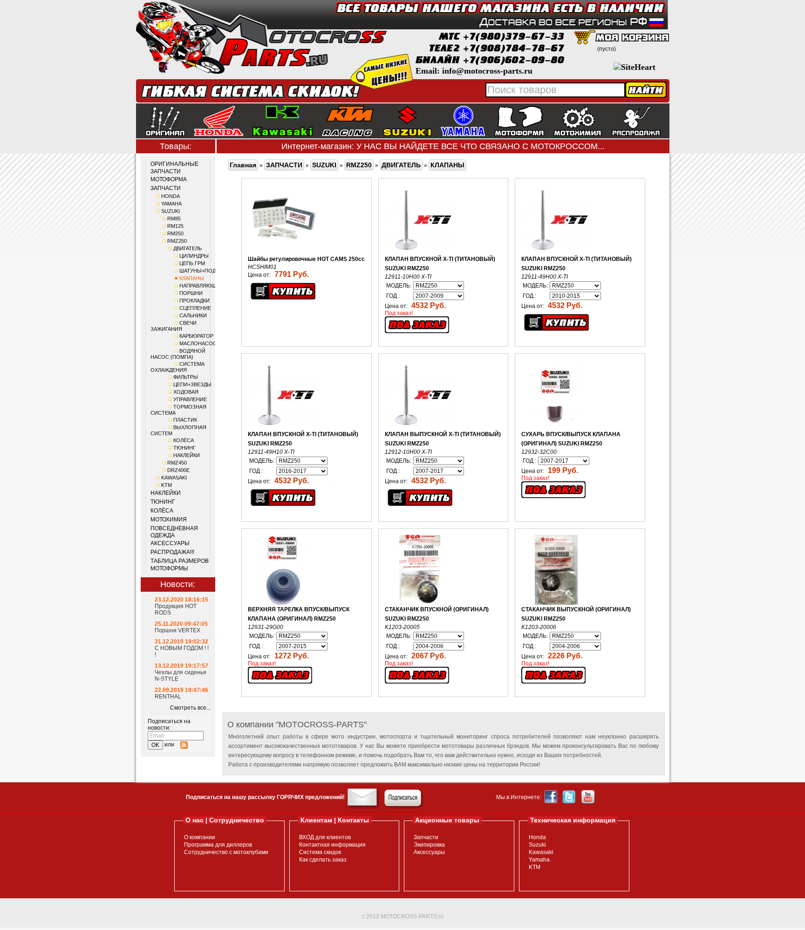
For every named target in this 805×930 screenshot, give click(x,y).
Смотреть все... (190, 707)
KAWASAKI (174, 477)
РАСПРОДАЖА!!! (172, 552)
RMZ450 (177, 462)
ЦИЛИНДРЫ (194, 256)
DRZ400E (178, 470)
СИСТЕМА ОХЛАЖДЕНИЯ (177, 367)
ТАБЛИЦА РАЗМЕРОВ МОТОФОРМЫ (179, 565)
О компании (199, 837)
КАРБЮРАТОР (196, 336)
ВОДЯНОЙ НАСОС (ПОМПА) (177, 354)
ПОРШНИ (191, 293)
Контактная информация (332, 844)
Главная (243, 165)
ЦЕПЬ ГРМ (192, 263)
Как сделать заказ (323, 859)
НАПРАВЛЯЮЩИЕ (201, 285)
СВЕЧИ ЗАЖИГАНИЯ (173, 326)
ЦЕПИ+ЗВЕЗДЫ (192, 384)
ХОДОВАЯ (185, 392)
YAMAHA (171, 203)
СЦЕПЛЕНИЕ (195, 308)
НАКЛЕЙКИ (186, 455)
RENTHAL (168, 696)
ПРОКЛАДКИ (194, 300)
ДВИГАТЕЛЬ (187, 248)
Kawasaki (541, 852)
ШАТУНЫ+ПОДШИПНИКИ (210, 271)
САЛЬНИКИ (193, 315)
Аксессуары (429, 852)
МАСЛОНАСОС (198, 343)
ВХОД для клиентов (325, 837)
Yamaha (539, 859)
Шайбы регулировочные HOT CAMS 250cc (306, 259)
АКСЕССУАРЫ (170, 543)
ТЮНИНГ (184, 448)
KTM (166, 485)
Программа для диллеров (218, 844)
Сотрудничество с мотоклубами (226, 852)
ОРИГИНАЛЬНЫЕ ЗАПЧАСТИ (174, 168)
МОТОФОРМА (168, 179)
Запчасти (426, 837)
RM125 (175, 226)
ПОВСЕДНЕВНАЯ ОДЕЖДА (174, 532)
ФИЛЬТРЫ (185, 377)
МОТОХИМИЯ (168, 519)
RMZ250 (177, 241)
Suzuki (537, 844)
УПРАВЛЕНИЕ (190, 399)
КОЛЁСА (183, 440)
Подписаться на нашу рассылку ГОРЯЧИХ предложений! (265, 797)
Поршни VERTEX (177, 630)
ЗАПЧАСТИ (165, 188)
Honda (537, 837)
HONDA (170, 196)
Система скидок (320, 852)
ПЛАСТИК (185, 420)
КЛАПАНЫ (191, 278)
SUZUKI (170, 211)
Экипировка (429, 844)
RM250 (175, 233)
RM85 (174, 218)
